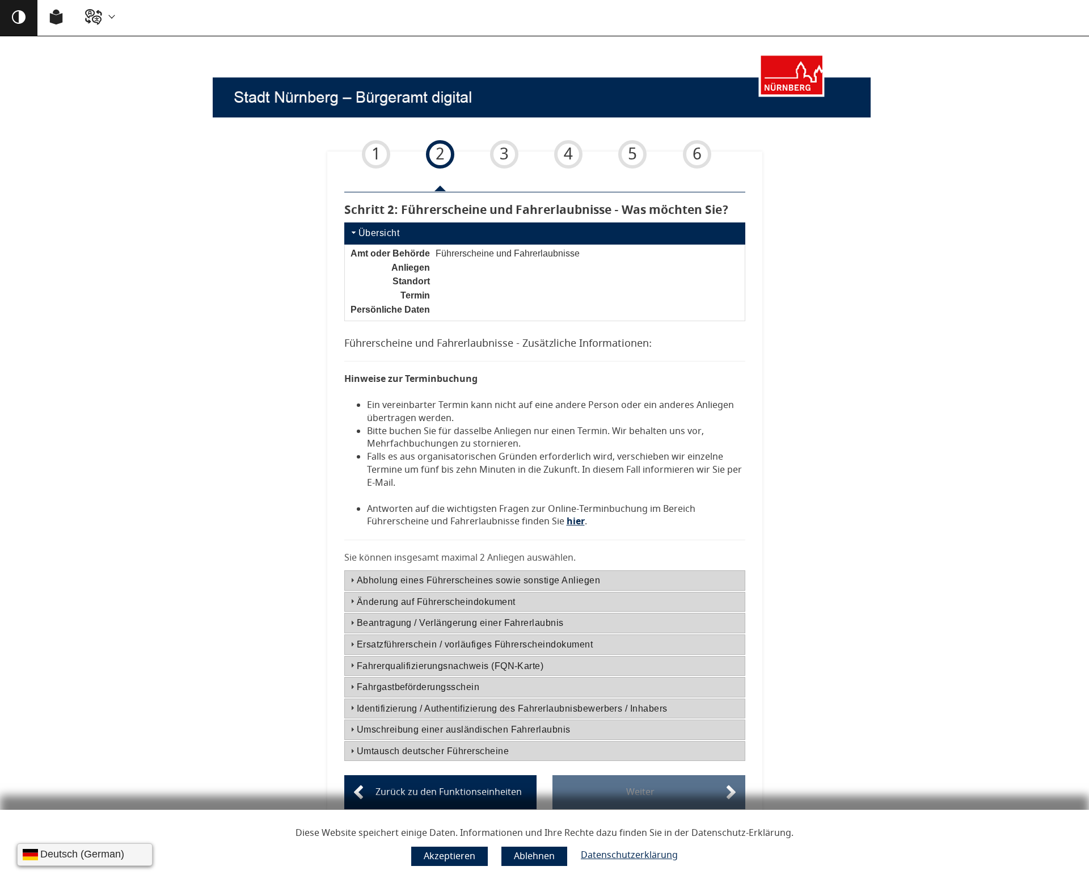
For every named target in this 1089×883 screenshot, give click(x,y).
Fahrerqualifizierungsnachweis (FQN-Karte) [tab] (450, 666)
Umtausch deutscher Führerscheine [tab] (433, 751)
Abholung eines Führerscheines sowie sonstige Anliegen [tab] (478, 580)
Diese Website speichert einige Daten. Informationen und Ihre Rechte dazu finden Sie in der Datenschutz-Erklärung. (544, 833)
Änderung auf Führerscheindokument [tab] (436, 602)
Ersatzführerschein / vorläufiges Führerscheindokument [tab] (475, 644)
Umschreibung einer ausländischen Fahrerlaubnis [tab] (464, 729)
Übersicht (378, 233)
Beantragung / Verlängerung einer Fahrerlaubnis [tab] (460, 623)
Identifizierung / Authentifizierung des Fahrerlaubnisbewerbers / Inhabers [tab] (512, 708)
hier (576, 521)
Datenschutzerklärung (629, 855)
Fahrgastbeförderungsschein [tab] (418, 687)
